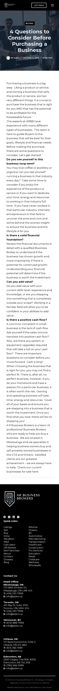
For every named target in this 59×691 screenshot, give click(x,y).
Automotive (35, 536)
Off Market (10, 547)
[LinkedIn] (14, 517)
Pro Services (36, 550)
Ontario (33, 530)
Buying (29, 23)
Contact (8, 556)
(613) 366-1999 (14, 647)
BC (30, 532)
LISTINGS (39, 5)
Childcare (34, 559)
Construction (36, 547)
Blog (6, 562)
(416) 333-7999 (14, 593)
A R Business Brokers (20, 425)
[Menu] (52, 5)
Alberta (33, 527)
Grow (7, 536)
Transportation (37, 541)
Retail (32, 556)
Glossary (8, 559)
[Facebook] (4, 517)
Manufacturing (37, 538)
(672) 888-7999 (15, 622)
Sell (6, 530)
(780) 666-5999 (15, 665)
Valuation (9, 538)
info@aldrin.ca (14, 596)
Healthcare (35, 544)
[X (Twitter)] (9, 517)
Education (34, 553)
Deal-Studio (47, 687)
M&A (6, 541)
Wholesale (35, 565)
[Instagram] (18, 517)
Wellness (34, 562)
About (7, 553)
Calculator (9, 544)
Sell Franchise (11, 550)
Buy (6, 532)
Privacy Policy (25, 683)
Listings (8, 527)
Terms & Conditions (40, 683)
